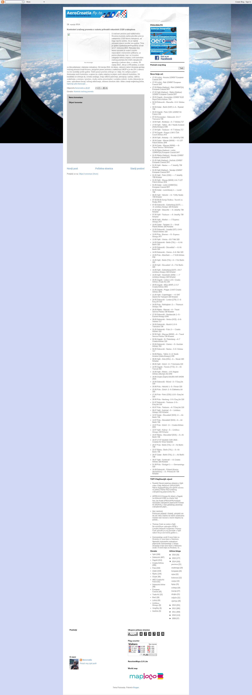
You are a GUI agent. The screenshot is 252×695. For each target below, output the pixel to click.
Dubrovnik (156, 557)
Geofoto (155, 611)
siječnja (174, 601)
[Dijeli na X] (101, 88)
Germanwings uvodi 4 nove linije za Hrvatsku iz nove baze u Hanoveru (165, 538)
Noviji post (72, 168)
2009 (174, 618)
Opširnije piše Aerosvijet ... (77, 84)
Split (154, 554)
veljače (174, 598)
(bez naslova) (157, 511)
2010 (174, 615)
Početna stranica (104, 168)
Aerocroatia (87, 660)
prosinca (174, 564)
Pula (154, 568)
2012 (174, 608)
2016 (174, 555)
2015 (174, 558)
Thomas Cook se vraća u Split (163, 524)
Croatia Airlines (158, 563)
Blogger (136, 687)
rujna (173, 574)
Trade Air (155, 595)
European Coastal (156, 591)
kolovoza (175, 578)
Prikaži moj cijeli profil (88, 663)
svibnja (174, 588)
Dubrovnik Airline (158, 585)
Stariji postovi (137, 168)
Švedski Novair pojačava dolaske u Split (167, 483)
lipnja (173, 584)
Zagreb (155, 560)
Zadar (154, 571)
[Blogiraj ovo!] (99, 88)
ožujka (174, 594)
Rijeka (154, 574)
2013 (174, 605)
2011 (174, 612)
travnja (174, 591)
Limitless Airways (155, 604)
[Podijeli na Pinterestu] (106, 88)
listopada (175, 571)
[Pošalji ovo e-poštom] (96, 88)
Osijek (154, 577)
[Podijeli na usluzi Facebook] (104, 88)
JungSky (155, 608)
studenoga (175, 568)
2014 (174, 561)
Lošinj (154, 600)
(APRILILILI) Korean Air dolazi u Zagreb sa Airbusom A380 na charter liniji (167, 497)
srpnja (174, 581)
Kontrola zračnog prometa (83, 92)
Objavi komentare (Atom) (88, 174)
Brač (154, 597)
